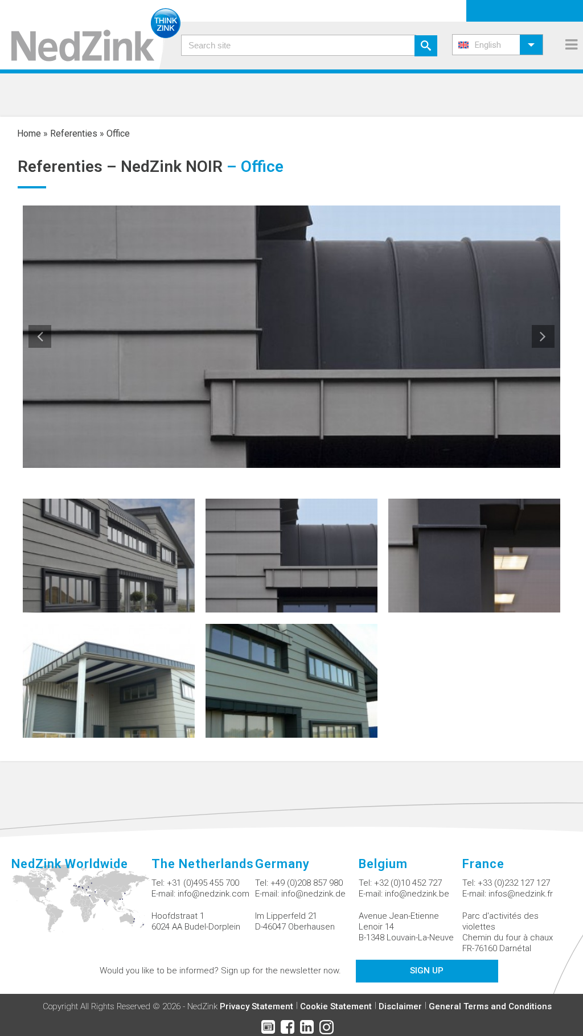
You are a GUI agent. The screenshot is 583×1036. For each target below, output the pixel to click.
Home (29, 133)
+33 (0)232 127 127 (514, 883)
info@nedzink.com (213, 894)
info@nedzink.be (417, 894)
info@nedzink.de (313, 894)
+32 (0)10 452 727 (408, 883)
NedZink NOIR (172, 166)
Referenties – (69, 166)
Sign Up (427, 970)
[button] (497, 44)
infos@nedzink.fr (520, 894)
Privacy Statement (256, 1006)
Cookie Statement (336, 1006)
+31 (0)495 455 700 (203, 883)
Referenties (73, 133)
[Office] (109, 554)
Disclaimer (400, 1006)
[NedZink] (90, 34)
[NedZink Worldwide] (81, 905)
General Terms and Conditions (490, 1006)
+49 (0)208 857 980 (306, 883)
